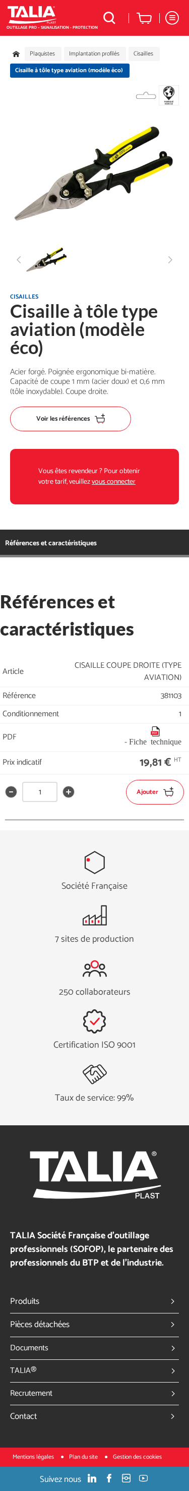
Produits (24, 1301)
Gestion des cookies (137, 1457)
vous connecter (114, 482)
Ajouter (147, 792)
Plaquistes (42, 54)
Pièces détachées (40, 1324)
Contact (23, 1416)
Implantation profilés (94, 54)
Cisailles (143, 54)
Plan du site (84, 1457)
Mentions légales (34, 1457)
